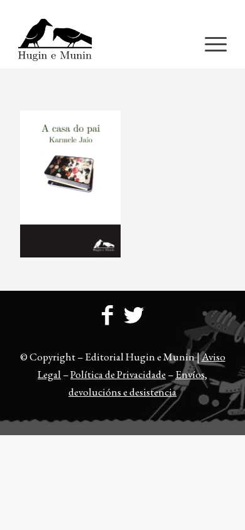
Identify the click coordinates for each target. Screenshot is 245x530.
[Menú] (209, 43)
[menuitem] (126, 9)
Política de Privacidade (118, 374)
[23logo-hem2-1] (101, 43)
